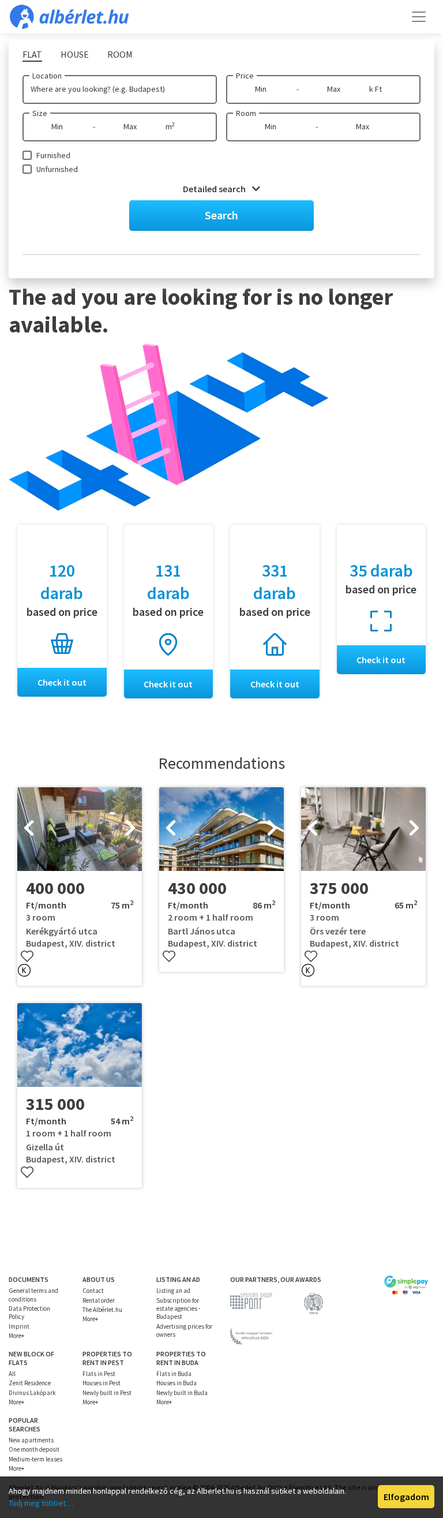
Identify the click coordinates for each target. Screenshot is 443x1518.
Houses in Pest (101, 1383)
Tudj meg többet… (41, 1503)
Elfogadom (406, 1496)
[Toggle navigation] (418, 17)
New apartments (31, 1440)
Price (245, 75)
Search (221, 215)
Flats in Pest (98, 1374)
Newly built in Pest (107, 1393)
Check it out (62, 682)
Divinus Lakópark (32, 1393)
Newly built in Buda (182, 1393)
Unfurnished (57, 169)
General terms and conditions (33, 1295)
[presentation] (29, 829)
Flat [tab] (32, 54)
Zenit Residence (30, 1383)
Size (39, 113)
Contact (93, 1291)
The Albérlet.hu (102, 1310)
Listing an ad (173, 1291)
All (12, 1374)
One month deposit (34, 1449)
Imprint (19, 1326)
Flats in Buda (174, 1374)
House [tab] (75, 54)
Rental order (98, 1300)
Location (47, 75)
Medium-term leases (35, 1459)
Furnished (53, 155)
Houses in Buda (176, 1383)
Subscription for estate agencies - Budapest (178, 1308)
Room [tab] (120, 54)
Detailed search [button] (215, 189)
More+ (16, 1336)
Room (246, 113)
